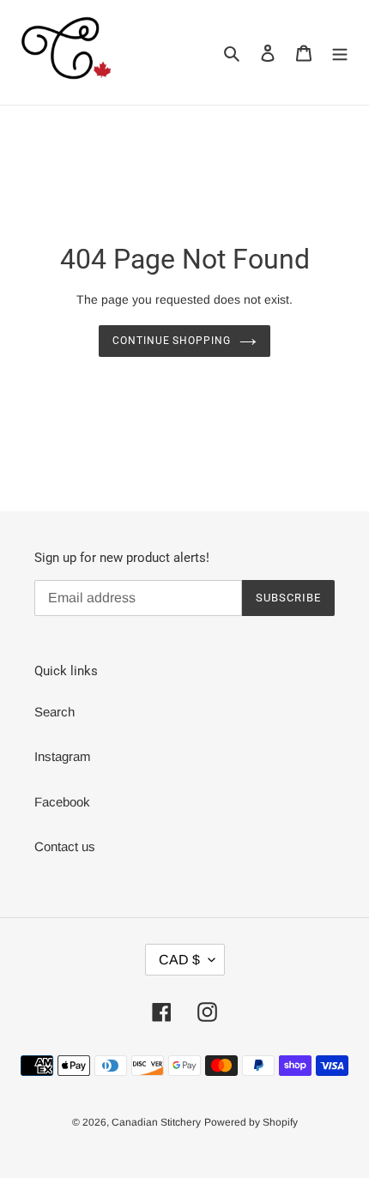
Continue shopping (172, 341)
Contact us (64, 846)
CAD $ (179, 959)
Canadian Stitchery (156, 1122)
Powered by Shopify (251, 1122)
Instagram (62, 756)
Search (54, 711)
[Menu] (340, 52)
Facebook (62, 801)
